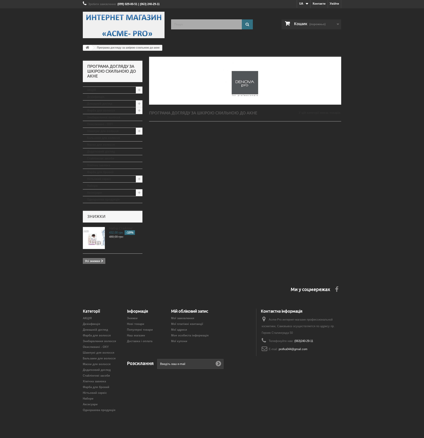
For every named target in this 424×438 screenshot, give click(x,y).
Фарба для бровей (100, 172)
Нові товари (135, 324)
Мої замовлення (182, 318)
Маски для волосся (101, 144)
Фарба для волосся (101, 110)
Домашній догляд (99, 103)
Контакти (319, 3)
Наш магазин (136, 335)
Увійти (334, 3)
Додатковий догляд (101, 151)
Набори (92, 185)
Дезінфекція (95, 96)
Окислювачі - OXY (100, 124)
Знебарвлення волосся (103, 117)
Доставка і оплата (139, 341)
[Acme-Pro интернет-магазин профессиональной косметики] (124, 25)
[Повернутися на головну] (87, 48)
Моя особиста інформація (190, 335)
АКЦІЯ (91, 90)
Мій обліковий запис (189, 311)
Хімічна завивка (98, 165)
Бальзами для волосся (103, 138)
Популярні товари (140, 329)
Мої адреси (179, 329)
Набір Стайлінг (121, 228)
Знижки (96, 216)
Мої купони (179, 341)
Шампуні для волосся (103, 131)
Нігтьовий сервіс (99, 179)
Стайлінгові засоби (100, 158)
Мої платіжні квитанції (187, 324)
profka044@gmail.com (293, 349)
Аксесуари (94, 192)
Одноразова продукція (103, 199)
